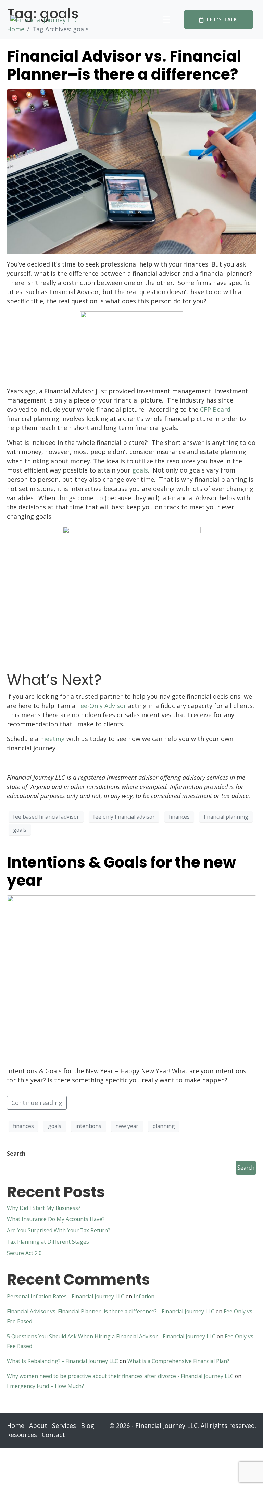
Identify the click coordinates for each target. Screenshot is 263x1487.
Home (15, 1425)
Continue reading (36, 1103)
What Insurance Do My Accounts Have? (56, 1219)
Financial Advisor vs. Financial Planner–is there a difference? (124, 65)
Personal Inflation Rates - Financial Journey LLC (65, 1296)
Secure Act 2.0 (24, 1253)
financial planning (226, 816)
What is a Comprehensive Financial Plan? (178, 1361)
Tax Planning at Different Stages (48, 1241)
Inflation (144, 1296)
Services (64, 1425)
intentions (88, 1126)
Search (16, 1153)
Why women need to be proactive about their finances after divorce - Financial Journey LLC (120, 1376)
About (38, 1425)
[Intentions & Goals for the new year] (131, 977)
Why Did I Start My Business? (43, 1208)
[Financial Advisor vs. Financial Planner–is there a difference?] (131, 171)
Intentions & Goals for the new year (121, 871)
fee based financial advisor (46, 816)
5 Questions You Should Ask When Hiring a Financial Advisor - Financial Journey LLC (111, 1336)
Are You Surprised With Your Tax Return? (58, 1230)
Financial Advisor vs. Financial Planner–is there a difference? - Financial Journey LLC (110, 1311)
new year (126, 1126)
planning (163, 1126)
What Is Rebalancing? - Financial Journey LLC (62, 1361)
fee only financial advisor (124, 816)
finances (179, 816)
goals (19, 829)
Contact (53, 1435)
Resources (22, 1435)
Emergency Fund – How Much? (45, 1386)
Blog (87, 1425)
